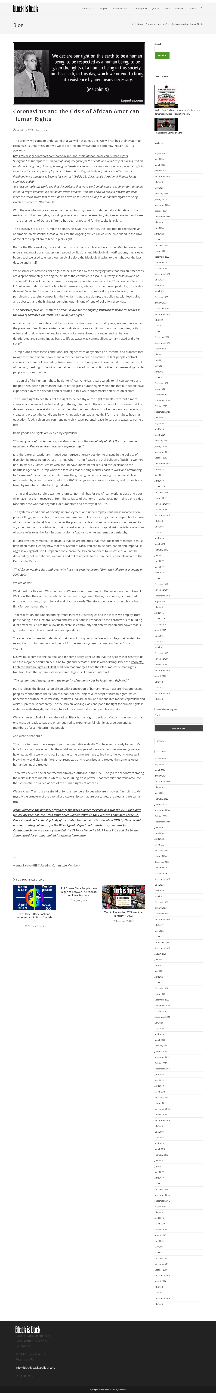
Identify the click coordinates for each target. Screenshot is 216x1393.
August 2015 (160, 630)
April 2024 (159, 233)
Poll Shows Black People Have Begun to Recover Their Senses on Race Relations (79, 892)
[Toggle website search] (201, 8)
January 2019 (160, 498)
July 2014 (158, 681)
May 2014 (159, 687)
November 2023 (162, 262)
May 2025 (159, 187)
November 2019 (162, 452)
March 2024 (159, 239)
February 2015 (161, 653)
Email (157, 715)
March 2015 (159, 647)
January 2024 (160, 251)
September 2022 (162, 314)
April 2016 (159, 612)
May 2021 (159, 365)
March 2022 (159, 331)
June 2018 (159, 526)
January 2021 (160, 388)
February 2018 (161, 549)
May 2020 (159, 423)
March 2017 (159, 578)
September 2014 (162, 670)
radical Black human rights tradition (83, 717)
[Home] (133, 24)
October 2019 (160, 457)
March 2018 (159, 543)
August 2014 (160, 676)
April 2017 (159, 572)
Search (158, 44)
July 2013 (158, 699)
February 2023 (161, 297)
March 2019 (159, 486)
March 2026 (159, 165)
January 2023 (160, 302)
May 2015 (159, 641)
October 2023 (160, 268)
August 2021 (160, 348)
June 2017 (159, 561)
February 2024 (161, 245)
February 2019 (161, 492)
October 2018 (160, 509)
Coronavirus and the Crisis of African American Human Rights (174, 24)
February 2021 (161, 383)
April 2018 (159, 538)
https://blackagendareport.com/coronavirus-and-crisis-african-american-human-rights (70, 156)
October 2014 (160, 664)
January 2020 (160, 446)
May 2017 (159, 567)
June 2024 (159, 228)
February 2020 (161, 440)
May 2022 (159, 325)
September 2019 (162, 463)
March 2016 (159, 618)
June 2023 (159, 279)
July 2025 (158, 182)
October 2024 (160, 210)
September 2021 (162, 343)
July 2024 (158, 222)
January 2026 (160, 170)
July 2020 (158, 417)
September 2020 (162, 411)
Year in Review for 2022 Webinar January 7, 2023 (123, 914)
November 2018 (162, 503)
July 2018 (158, 521)
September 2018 (162, 515)
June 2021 (159, 360)
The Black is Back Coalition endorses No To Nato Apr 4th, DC (34, 917)
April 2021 (159, 371)
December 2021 (161, 337)
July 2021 (158, 354)
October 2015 (160, 624)
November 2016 (162, 589)
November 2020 (162, 400)
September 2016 (162, 595)
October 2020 (160, 406)
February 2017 (161, 584)
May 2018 (159, 532)
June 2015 (159, 635)
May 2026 (159, 159)
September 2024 (162, 216)
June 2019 (159, 469)
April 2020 (159, 429)
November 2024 (162, 205)
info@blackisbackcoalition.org (35, 1367)
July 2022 (158, 319)
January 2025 (160, 199)
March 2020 (159, 434)
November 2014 (162, 658)
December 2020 (161, 394)
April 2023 (159, 285)
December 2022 (161, 308)
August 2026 (160, 153)
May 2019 (159, 475)
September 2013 (162, 693)
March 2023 (159, 291)
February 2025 (161, 193)
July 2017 (158, 555)
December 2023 (161, 256)
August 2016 (160, 601)
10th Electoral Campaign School (169, 132)
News (44, 129)
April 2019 (159, 480)
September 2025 (162, 176)
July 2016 (158, 607)
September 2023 (162, 274)
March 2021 (159, 377)
